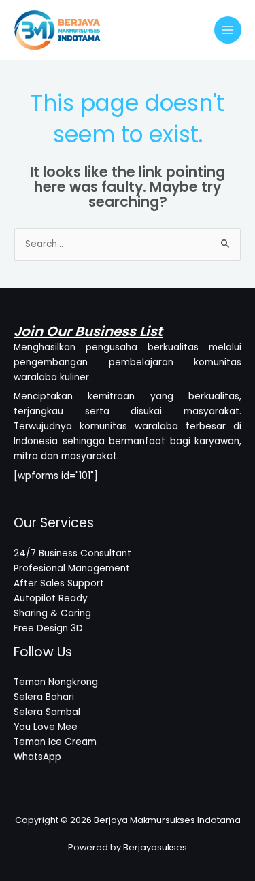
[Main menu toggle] (228, 30)
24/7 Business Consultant (72, 553)
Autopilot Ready (51, 598)
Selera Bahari (44, 697)
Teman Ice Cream (55, 741)
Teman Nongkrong (56, 682)
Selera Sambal (47, 711)
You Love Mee (46, 726)
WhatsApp (37, 756)
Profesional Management (72, 568)
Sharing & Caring (52, 613)
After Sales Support (59, 583)
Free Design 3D (48, 628)
